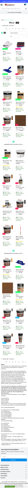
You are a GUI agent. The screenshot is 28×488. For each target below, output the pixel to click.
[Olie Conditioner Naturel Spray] (20, 179)
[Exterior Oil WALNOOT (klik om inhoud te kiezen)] (7, 120)
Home (2, 20)
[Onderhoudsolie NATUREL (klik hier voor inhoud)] (20, 288)
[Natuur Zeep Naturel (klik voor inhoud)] (20, 95)
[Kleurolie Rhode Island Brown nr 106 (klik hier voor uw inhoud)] (7, 288)
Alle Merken (7, 20)
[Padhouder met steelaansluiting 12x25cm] (7, 70)
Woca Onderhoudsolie (6, 412)
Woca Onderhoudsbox (6, 415)
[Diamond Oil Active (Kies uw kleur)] (7, 95)
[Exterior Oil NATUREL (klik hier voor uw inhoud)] (7, 262)
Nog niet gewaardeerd (6, 56)
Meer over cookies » (19, 486)
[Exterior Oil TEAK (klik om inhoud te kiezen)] (7, 179)
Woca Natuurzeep (5, 411)
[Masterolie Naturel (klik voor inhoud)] (20, 70)
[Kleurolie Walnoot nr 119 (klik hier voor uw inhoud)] (20, 120)
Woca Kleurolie (4, 424)
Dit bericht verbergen (9, 486)
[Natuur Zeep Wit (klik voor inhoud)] (7, 153)
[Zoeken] (26, 8)
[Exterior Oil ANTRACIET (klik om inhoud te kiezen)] (20, 204)
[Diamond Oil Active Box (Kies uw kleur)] (7, 204)
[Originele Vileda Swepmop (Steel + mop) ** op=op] (20, 229)
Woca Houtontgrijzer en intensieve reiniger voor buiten (14, 439)
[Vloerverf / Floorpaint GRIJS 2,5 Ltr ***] (20, 153)
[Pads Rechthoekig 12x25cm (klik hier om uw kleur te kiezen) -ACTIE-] (20, 44)
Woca (12, 20)
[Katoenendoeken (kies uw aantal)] (7, 44)
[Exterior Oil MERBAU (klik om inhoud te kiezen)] (7, 338)
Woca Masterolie (5, 423)
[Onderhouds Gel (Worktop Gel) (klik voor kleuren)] (20, 338)
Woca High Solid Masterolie (7, 427)
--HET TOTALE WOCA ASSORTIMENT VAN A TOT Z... (13, 440)
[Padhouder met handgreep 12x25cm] (20, 262)
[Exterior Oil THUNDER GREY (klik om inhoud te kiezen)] (20, 313)
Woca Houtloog (4, 428)
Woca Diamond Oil (5, 426)
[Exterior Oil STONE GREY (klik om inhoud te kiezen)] (7, 313)
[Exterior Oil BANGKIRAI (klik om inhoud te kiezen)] (7, 229)
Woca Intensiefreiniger (6, 414)
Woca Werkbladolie (5, 430)
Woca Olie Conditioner (6, 416)
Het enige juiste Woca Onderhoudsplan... (10, 410)
